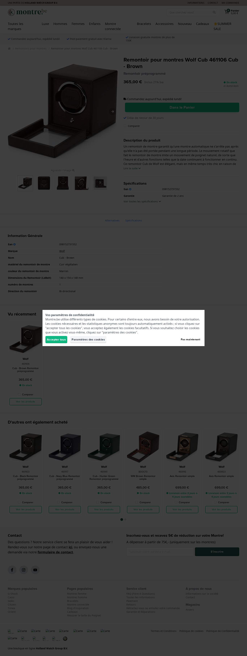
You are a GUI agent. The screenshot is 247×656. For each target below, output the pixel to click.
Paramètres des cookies (88, 339)
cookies (101, 319)
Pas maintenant (190, 339)
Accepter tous (56, 339)
